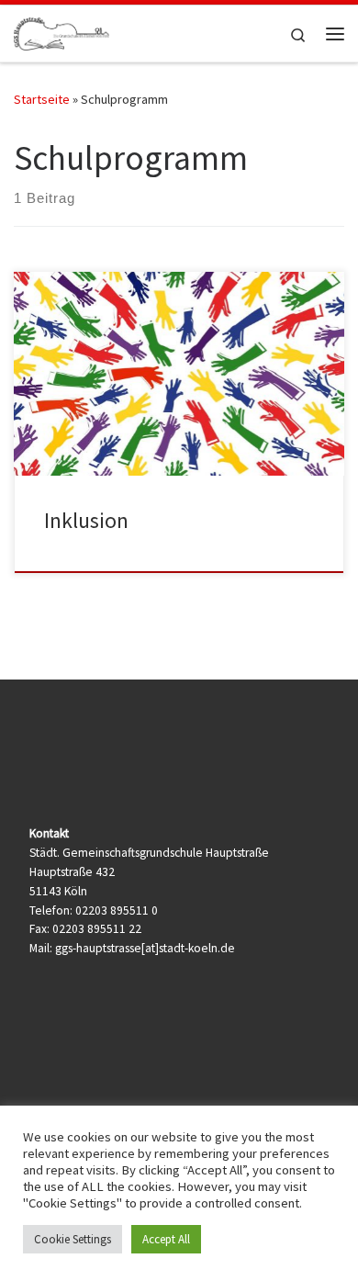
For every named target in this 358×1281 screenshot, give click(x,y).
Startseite (42, 99)
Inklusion (86, 520)
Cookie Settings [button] (72, 1239)
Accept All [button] (166, 1239)
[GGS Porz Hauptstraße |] (61, 31)
